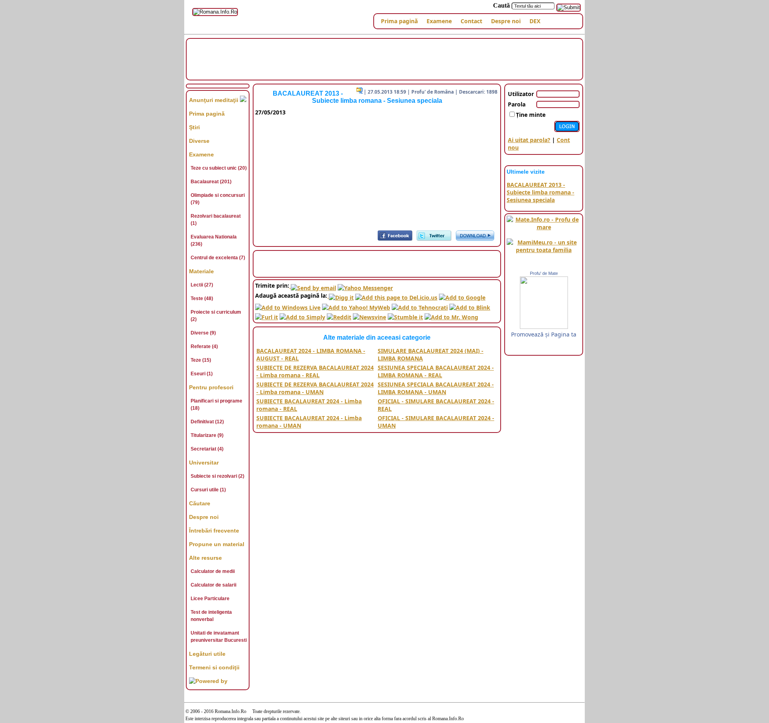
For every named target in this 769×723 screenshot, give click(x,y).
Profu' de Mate (544, 273)
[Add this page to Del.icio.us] (396, 295)
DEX (534, 21)
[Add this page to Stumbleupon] (405, 315)
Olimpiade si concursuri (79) (218, 198)
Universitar (204, 462)
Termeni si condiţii (214, 667)
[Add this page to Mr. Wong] (451, 315)
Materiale (201, 271)
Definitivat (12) (207, 422)
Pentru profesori (211, 387)
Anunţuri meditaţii (214, 100)
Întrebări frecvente (214, 530)
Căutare (199, 503)
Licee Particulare (210, 598)
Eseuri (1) (202, 374)
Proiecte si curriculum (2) (216, 315)
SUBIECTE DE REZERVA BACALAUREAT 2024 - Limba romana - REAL (315, 371)
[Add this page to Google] (462, 295)
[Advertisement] (384, 58)
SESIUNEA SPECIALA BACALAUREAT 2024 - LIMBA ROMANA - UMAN (436, 388)
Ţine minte (531, 114)
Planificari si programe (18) (216, 404)
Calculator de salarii (213, 585)
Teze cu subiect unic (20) (219, 168)
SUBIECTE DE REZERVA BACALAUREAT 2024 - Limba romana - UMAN (315, 388)
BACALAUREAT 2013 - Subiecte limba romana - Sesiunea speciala (540, 192)
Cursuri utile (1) (208, 490)
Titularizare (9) (207, 435)
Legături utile (207, 654)
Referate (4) (204, 346)
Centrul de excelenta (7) (218, 257)
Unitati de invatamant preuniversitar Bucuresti (219, 636)
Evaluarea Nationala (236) (214, 240)
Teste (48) (202, 298)
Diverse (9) (203, 333)
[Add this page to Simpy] (302, 315)
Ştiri (194, 127)
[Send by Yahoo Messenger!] (365, 285)
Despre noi (506, 21)
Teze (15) (201, 360)
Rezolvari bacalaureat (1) (216, 219)
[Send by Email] (312, 285)
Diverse (199, 141)
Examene (439, 21)
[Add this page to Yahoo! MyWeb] (356, 305)
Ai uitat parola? (529, 140)
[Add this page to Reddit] (339, 315)
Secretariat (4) (207, 449)
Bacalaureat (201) (211, 181)
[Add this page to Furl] (266, 315)
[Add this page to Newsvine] (369, 315)
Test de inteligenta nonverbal (211, 615)
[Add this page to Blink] (469, 305)
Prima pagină (399, 21)
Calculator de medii (213, 571)
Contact (471, 21)
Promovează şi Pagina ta (543, 334)
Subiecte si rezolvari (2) (217, 476)
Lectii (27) (202, 285)
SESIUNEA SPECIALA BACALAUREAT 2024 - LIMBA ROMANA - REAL (436, 371)
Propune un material (216, 544)
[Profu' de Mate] (544, 326)
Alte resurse (205, 558)
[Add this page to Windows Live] (287, 305)
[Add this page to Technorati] (420, 305)
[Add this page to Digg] (340, 295)
